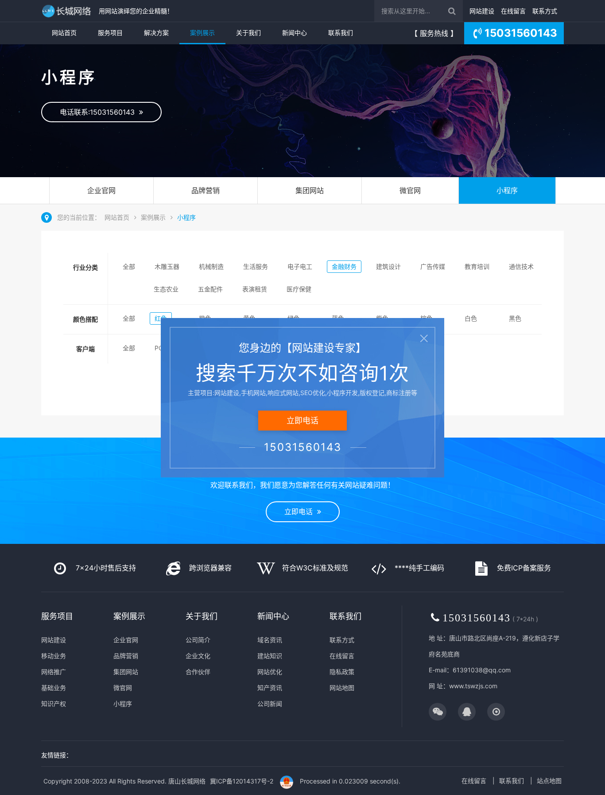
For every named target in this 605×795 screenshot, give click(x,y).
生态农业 (166, 289)
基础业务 (53, 687)
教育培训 (477, 266)
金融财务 (344, 266)
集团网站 (309, 190)
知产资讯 (269, 687)
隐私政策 (342, 671)
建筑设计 (388, 266)
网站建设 (481, 11)
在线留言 (513, 11)
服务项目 (110, 32)
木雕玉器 (167, 266)
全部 (129, 266)
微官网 (410, 190)
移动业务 (53, 655)
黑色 (515, 318)
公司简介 (198, 640)
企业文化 (198, 655)
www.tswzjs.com (473, 686)
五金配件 (210, 289)
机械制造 (211, 266)
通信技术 (521, 266)
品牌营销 (205, 190)
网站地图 (342, 687)
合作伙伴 (198, 671)
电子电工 (299, 266)
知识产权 (53, 703)
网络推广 (53, 671)
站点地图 (549, 780)
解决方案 (156, 32)
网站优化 (269, 671)
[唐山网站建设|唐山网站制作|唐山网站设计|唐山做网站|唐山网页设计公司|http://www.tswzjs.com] (67, 11)
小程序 (507, 190)
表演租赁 (254, 289)
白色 (471, 318)
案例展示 (202, 32)
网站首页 (64, 32)
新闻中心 (294, 32)
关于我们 (248, 32)
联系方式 (544, 11)
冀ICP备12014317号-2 (241, 781)
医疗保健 (299, 289)
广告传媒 (432, 266)
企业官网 (101, 190)
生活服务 (255, 266)
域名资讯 (269, 640)
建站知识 (269, 655)
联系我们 (340, 32)
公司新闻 (269, 703)
